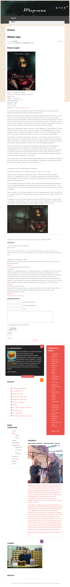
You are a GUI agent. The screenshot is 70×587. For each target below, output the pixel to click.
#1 (9, 286)
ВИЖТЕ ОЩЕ (55, 431)
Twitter (56, 8)
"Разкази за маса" (18, 410)
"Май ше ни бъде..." (18, 394)
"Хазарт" (15, 404)
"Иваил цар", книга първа (20, 396)
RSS (64, 8)
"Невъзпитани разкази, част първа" (22, 415)
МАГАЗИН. (48, 239)
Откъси (17, 437)
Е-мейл (62, 41)
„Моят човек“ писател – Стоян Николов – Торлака (44, 443)
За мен (14, 463)
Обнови (9, 333)
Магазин (14, 461)
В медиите (15, 456)
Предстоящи (18, 447)
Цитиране (10, 265)
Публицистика (16, 443)
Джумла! (35, 583)
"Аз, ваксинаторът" (18, 413)
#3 (9, 245)
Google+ (62, 8)
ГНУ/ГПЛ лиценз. (55, 583)
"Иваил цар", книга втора (22, 107)
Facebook (59, 8)
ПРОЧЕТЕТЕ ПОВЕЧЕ (27, 376)
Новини (14, 430)
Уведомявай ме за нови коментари (19, 324)
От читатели (15, 458)
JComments (35, 340)
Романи (15, 41)
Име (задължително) (29, 302)
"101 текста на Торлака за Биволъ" (22, 407)
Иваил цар (13, 37)
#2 (9, 267)
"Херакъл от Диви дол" (19, 402)
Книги (13, 433)
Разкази (14, 440)
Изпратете (10, 338)
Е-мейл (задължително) (30, 305)
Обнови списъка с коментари (15, 295)
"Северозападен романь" (20, 388)
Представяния (16, 445)
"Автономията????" (18, 391)
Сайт (24, 308)
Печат (59, 41)
